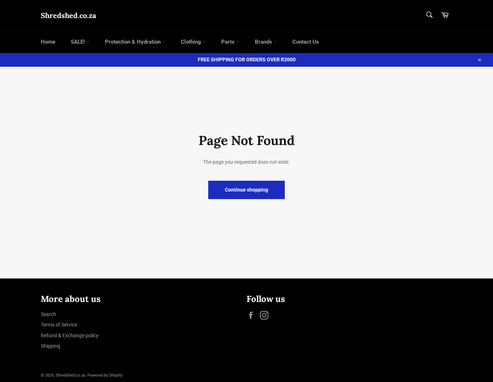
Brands (264, 42)
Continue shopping (246, 190)
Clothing (191, 42)
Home (48, 42)
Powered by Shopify (104, 375)
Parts (228, 42)
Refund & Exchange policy (70, 335)
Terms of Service (59, 325)
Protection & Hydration (133, 42)
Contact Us (305, 42)
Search (48, 314)
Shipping (50, 346)
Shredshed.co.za (68, 15)
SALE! (78, 42)
